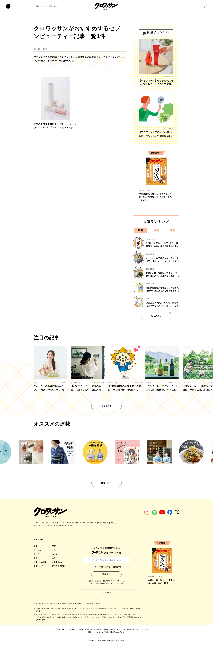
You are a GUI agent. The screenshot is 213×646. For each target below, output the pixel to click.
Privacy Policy (119, 632)
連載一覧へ (106, 483)
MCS (89, 632)
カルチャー (56, 554)
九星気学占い (57, 562)
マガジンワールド (98, 632)
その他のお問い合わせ (92, 603)
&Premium (108, 629)
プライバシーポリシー (115, 581)
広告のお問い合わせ (75, 603)
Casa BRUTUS (83, 629)
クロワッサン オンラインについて (46, 603)
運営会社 (63, 603)
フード (36, 554)
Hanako (100, 629)
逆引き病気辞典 (58, 566)
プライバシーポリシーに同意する (108, 567)
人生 (54, 558)
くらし (55, 550)
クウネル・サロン (143, 629)
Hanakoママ (131, 629)
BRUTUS (65, 629)
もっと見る (156, 316)
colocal (122, 629)
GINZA (92, 629)
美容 (54, 546)
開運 (35, 558)
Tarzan (115, 629)
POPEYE (73, 629)
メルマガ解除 (106, 593)
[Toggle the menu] (8, 6)
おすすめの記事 (40, 562)
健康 (35, 546)
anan (58, 629)
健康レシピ (38, 566)
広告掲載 (109, 632)
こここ (153, 629)
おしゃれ (37, 550)
